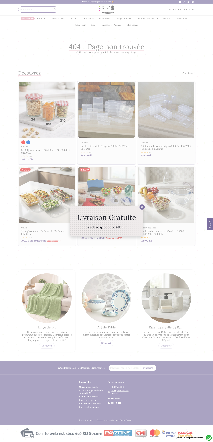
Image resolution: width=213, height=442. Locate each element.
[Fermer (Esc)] (142, 207)
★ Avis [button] (210, 224)
